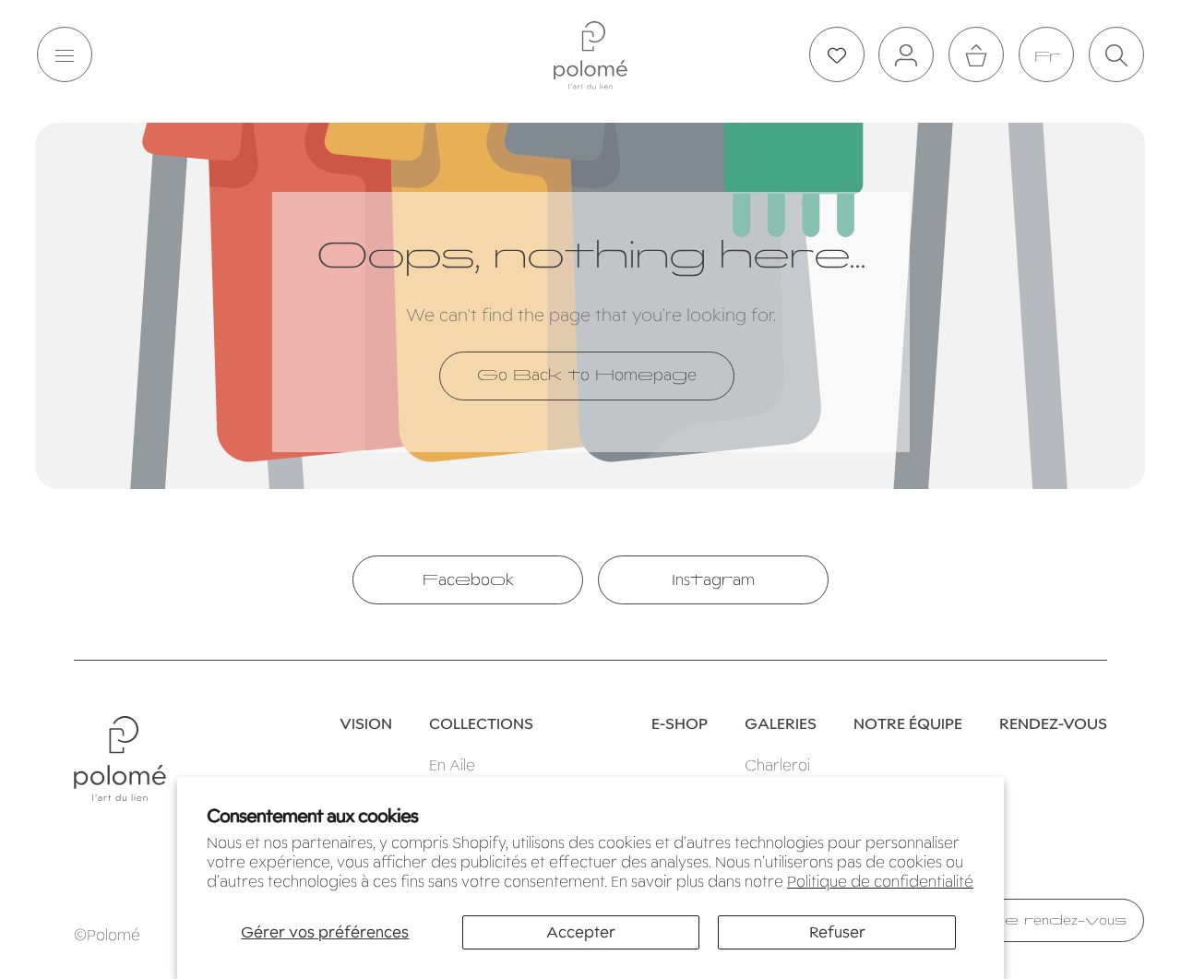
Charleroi (777, 765)
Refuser (837, 932)
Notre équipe (907, 724)
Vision (366, 724)
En (1046, 56)
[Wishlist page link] (837, 55)
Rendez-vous (1053, 724)
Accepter (580, 932)
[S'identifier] (906, 55)
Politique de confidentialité (880, 881)
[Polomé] (590, 55)
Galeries (781, 724)
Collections (481, 724)
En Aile (452, 765)
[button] (64, 55)
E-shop (679, 724)
